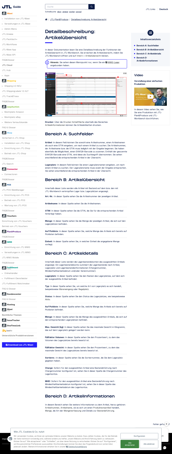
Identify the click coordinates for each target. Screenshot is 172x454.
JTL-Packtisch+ (10, 39)
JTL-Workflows (9, 44)
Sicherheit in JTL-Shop (13, 138)
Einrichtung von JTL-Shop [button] (17, 148)
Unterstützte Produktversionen (18, 335)
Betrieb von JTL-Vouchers (15, 226)
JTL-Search (7, 164)
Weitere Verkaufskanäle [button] (15, 122)
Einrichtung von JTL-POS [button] (16, 195)
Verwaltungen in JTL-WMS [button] (17, 252)
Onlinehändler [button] (11, 273)
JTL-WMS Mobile (10, 257)
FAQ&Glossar (8, 60)
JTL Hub (6, 70)
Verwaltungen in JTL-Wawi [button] (17, 23)
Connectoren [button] (10, 174)
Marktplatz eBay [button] (12, 117)
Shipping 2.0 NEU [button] (12, 86)
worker (72, 12)
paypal (78, 12)
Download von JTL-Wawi (20, 345)
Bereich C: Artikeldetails (149, 53)
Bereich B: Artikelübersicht (150, 49)
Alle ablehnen (149, 444)
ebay (59, 12)
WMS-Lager (113, 62)
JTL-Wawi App (9, 49)
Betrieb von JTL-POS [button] (14, 200)
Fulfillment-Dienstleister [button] (16, 278)
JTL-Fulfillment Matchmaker (16, 283)
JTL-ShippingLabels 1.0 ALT (15, 91)
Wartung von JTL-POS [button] (15, 205)
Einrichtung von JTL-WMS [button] (17, 247)
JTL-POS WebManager (13, 190)
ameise (65, 12)
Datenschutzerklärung (77, 447)
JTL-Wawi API (8, 55)
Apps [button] (6, 75)
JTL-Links (150, 9)
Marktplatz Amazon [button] (14, 112)
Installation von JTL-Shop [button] (17, 143)
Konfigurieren (139, 436)
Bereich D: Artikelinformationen (147, 59)
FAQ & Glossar (9, 127)
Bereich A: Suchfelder (148, 45)
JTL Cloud (7, 65)
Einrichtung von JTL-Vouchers (17, 221)
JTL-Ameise (7, 34)
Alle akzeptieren (130, 444)
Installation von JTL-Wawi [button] (17, 18)
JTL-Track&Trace (10, 96)
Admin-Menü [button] (10, 29)
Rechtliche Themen (12, 315)
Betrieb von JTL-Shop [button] (15, 153)
